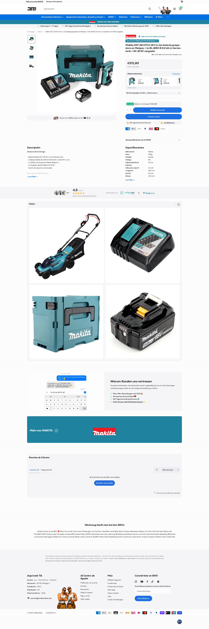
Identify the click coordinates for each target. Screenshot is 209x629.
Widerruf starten (86, 592)
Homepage (31, 32)
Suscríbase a (143, 598)
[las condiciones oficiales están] (157, 41)
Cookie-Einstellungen (115, 600)
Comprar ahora (154, 117)
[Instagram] (87, 118)
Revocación (84, 589)
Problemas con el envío (88, 583)
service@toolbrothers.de (41, 598)
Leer (129, 180)
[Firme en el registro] (174, 9)
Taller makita (85, 599)
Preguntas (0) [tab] (46, 470)
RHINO (111, 17)
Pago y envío (85, 596)
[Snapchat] (158, 581)
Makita (40, 32)
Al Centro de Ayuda (87, 577)
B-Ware (159, 17)
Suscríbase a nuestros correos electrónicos (152, 586)
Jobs (109, 596)
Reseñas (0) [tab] (34, 470)
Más (110, 575)
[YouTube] (85, 118)
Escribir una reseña (104, 483)
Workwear (123, 17)
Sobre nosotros (113, 593)
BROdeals (148, 17)
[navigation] (31, 39)
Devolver (83, 586)
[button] (176, 74)
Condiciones (112, 583)
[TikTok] (89, 118)
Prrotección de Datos (115, 586)
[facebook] (147, 582)
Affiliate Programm (114, 580)
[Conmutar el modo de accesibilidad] (182, 1)
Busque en (149, 9)
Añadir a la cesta (157, 110)
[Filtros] (157, 470)
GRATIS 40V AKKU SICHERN (108, 22)
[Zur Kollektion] (178, 204)
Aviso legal (111, 590)
